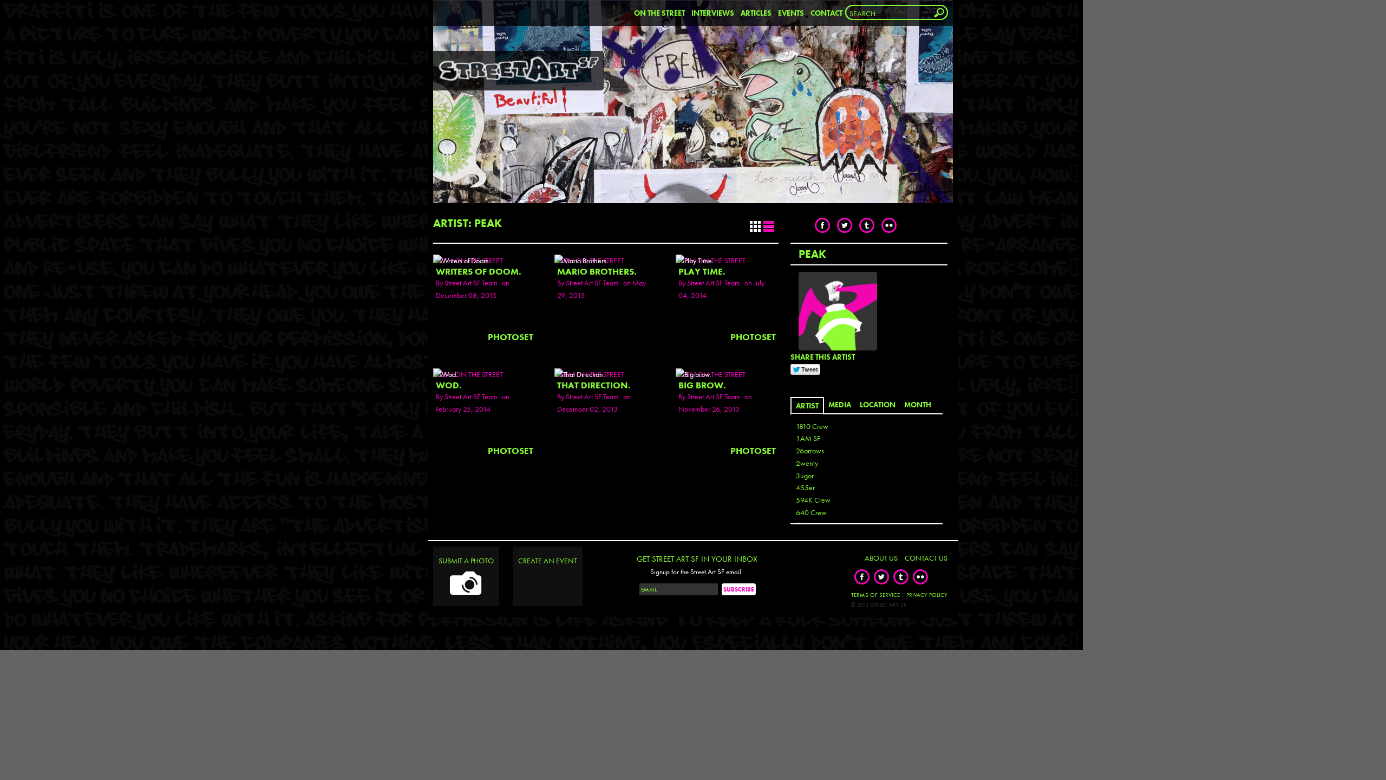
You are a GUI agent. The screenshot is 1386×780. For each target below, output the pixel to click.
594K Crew (813, 500)
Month (917, 405)
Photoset (510, 337)
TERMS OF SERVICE (875, 595)
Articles (756, 13)
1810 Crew (812, 426)
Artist (807, 406)
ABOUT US (881, 558)
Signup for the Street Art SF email (695, 572)
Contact (826, 13)
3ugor (805, 475)
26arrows (810, 451)
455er (805, 487)
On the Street (659, 13)
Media (839, 405)
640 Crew (811, 512)
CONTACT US (926, 558)
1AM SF (808, 438)
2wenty (807, 463)
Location (877, 405)
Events (791, 13)
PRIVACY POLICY (926, 595)
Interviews (712, 13)
